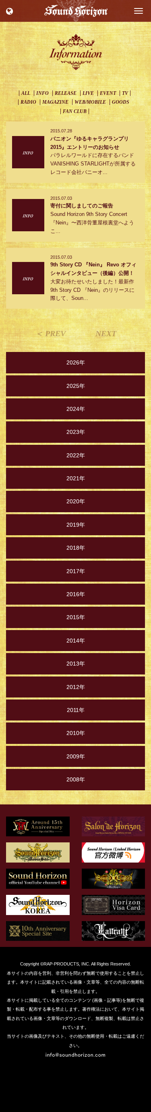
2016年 (75, 594)
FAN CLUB (75, 111)
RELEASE (66, 93)
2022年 (75, 455)
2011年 (76, 710)
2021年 (75, 478)
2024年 (75, 409)
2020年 (75, 501)
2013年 (75, 663)
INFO (42, 93)
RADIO (28, 102)
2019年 (75, 524)
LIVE (88, 93)
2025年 (75, 386)
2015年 (75, 617)
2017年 (75, 571)
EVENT (108, 93)
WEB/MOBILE (90, 102)
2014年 (75, 640)
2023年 (75, 432)
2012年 (75, 687)
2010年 (75, 733)
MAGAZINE (55, 102)
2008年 (75, 779)
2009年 (75, 756)
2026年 (75, 362)
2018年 (75, 547)
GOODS (120, 102)
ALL (25, 93)
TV (125, 93)
